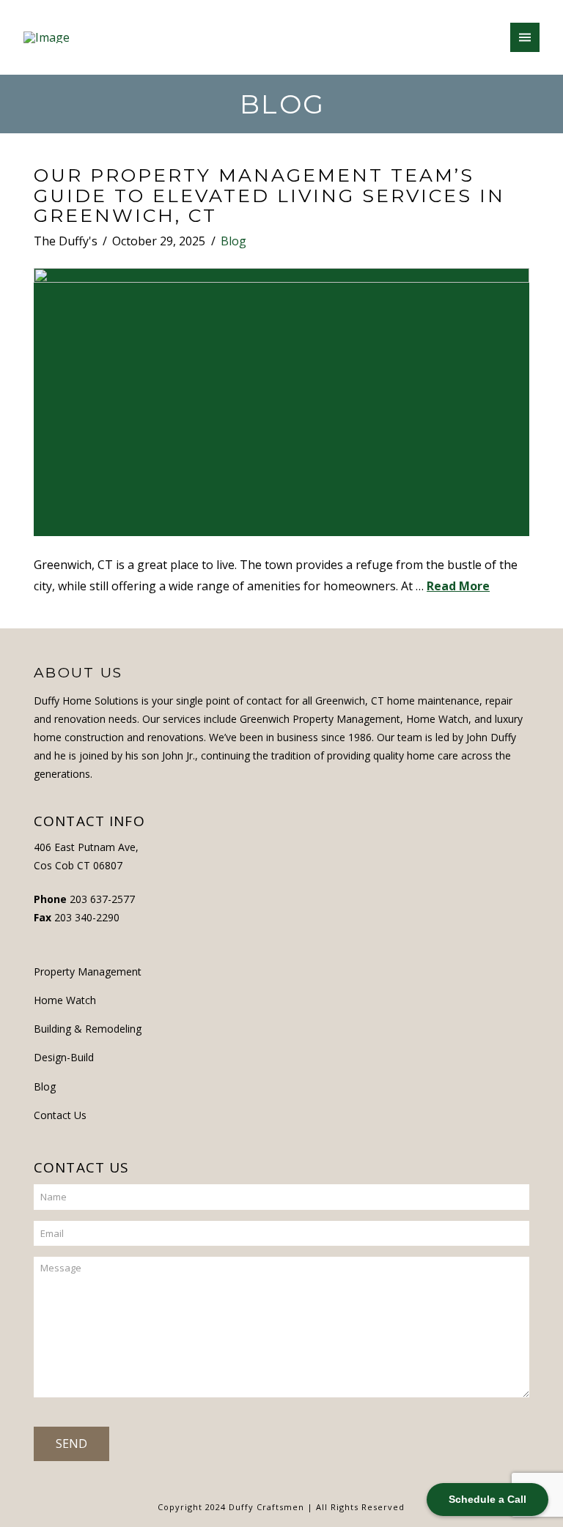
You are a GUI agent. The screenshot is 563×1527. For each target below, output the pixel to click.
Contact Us (60, 1115)
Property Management (87, 971)
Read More (458, 586)
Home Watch (65, 1000)
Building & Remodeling (87, 1029)
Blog (233, 241)
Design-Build (64, 1057)
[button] (525, 37)
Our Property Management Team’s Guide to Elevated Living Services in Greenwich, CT (269, 195)
